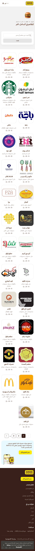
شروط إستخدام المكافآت (20, 531)
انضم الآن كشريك (29, 499)
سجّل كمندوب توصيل (28, 495)
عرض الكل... (31, 522)
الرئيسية (32, 21)
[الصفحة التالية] (7, 436)
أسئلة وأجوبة (31, 531)
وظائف (32, 492)
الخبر (22, 21)
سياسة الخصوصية (10, 539)
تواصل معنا (10, 531)
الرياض (32, 515)
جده (33, 511)
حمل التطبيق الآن (25, 452)
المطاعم (26, 21)
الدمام (32, 508)
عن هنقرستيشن (30, 488)
